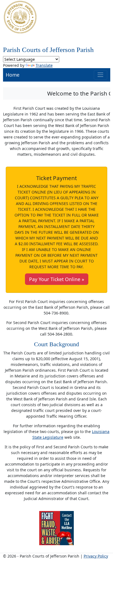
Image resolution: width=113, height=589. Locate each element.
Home (12, 74)
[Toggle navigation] (100, 75)
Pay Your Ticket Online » (56, 279)
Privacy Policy (96, 556)
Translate (44, 65)
